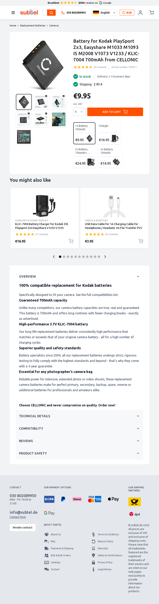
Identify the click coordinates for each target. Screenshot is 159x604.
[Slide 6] (79, 257)
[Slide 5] (76, 257)
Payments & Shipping (62, 548)
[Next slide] (105, 256)
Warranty (103, 548)
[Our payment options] (49, 499)
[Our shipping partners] (134, 501)
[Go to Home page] (29, 12)
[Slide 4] (72, 257)
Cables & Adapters (96, 220)
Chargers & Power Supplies (31, 220)
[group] (83, 67)
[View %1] (24, 102)
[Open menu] (14, 12)
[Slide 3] (68, 257)
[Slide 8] (87, 257)
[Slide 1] (60, 257)
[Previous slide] (54, 256)
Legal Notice (104, 569)
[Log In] (140, 13)
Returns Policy (105, 541)
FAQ (53, 541)
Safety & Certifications (110, 555)
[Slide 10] (95, 257)
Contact (55, 569)
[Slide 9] (91, 257)
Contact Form (18, 517)
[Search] (51, 13)
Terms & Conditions (108, 534)
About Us (56, 534)
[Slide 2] (64, 257)
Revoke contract (22, 527)
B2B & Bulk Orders (61, 555)
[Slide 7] (83, 257)
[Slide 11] (99, 257)
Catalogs (55, 562)
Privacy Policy (105, 562)
